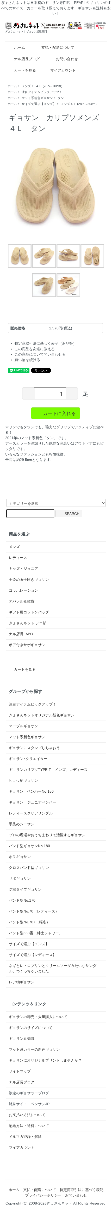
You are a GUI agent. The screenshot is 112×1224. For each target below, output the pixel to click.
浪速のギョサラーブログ (29, 1093)
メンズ (26, 86)
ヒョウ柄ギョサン (23, 780)
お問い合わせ (67, 59)
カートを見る (25, 70)
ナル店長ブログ (27, 59)
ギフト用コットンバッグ (29, 612)
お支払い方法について (27, 1115)
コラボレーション (23, 590)
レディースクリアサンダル (31, 813)
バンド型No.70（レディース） (34, 911)
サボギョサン (20, 878)
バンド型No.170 (22, 900)
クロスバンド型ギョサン (29, 868)
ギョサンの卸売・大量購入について (38, 1017)
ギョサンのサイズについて (31, 1028)
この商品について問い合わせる (40, 354)
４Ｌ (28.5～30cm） (50, 86)
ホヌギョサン (20, 857)
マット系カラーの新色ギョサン (34, 1049)
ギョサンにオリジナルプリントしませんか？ (45, 1060)
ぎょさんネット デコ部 (27, 623)
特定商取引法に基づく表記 (81, 1190)
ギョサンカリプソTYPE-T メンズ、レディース (48, 769)
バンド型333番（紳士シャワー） (36, 933)
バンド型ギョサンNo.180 (29, 846)
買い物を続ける (27, 360)
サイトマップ (20, 1071)
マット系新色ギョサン (37, 98)
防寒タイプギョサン (25, 889)
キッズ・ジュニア (23, 568)
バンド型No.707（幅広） (29, 922)
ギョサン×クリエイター (28, 759)
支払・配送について (57, 47)
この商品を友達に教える (35, 349)
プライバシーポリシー (43, 1195)
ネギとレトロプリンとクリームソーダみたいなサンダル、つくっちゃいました (52, 968)
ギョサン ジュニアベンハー (32, 802)
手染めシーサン (21, 824)
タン (61, 98)
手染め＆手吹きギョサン (29, 579)
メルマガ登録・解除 (25, 1137)
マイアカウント (63, 70)
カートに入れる (59, 413)
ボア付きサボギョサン (27, 645)
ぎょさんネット (59, 1203)
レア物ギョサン (21, 982)
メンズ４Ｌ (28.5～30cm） (79, 104)
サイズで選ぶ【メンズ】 (39, 104)
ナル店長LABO (21, 634)
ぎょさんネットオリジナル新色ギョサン (41, 715)
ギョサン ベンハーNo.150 (31, 791)
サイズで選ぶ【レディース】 (32, 955)
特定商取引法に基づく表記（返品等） (46, 343)
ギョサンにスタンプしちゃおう (34, 748)
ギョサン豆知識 (21, 1038)
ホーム (19, 47)
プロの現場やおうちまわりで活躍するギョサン (47, 835)
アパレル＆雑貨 (21, 601)
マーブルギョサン (23, 726)
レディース (18, 558)
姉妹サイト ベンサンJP (29, 1104)
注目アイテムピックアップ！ (42, 92)
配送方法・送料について (29, 1126)
